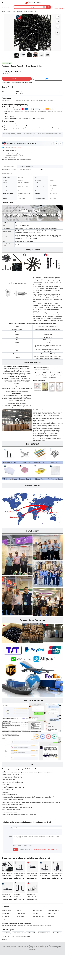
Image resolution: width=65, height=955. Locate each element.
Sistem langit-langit (37, 910)
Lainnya (4, 939)
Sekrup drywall (20, 916)
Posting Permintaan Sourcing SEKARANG (45, 849)
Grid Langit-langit (52, 913)
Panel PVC (35, 913)
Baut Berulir (51, 916)
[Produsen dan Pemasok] (33, 2)
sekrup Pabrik (6, 932)
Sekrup (36, 11)
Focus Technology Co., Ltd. (28, 945)
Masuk (4, 159)
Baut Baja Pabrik (31, 932)
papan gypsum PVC (6, 913)
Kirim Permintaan (17, 79)
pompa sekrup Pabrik (18, 932)
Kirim (15, 849)
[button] (58, 169)
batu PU (19, 910)
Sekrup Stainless (57, 932)
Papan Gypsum (21, 913)
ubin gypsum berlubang (38, 916)
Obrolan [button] (49, 79)
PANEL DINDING (6, 910)
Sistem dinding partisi (53, 910)
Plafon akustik (5, 916)
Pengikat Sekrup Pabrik (44, 932)
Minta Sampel (28, 82)
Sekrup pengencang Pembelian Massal (21, 936)
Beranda (3, 11)
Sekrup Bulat (6, 936)
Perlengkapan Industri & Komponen (14, 11)
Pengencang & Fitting (28, 11)
